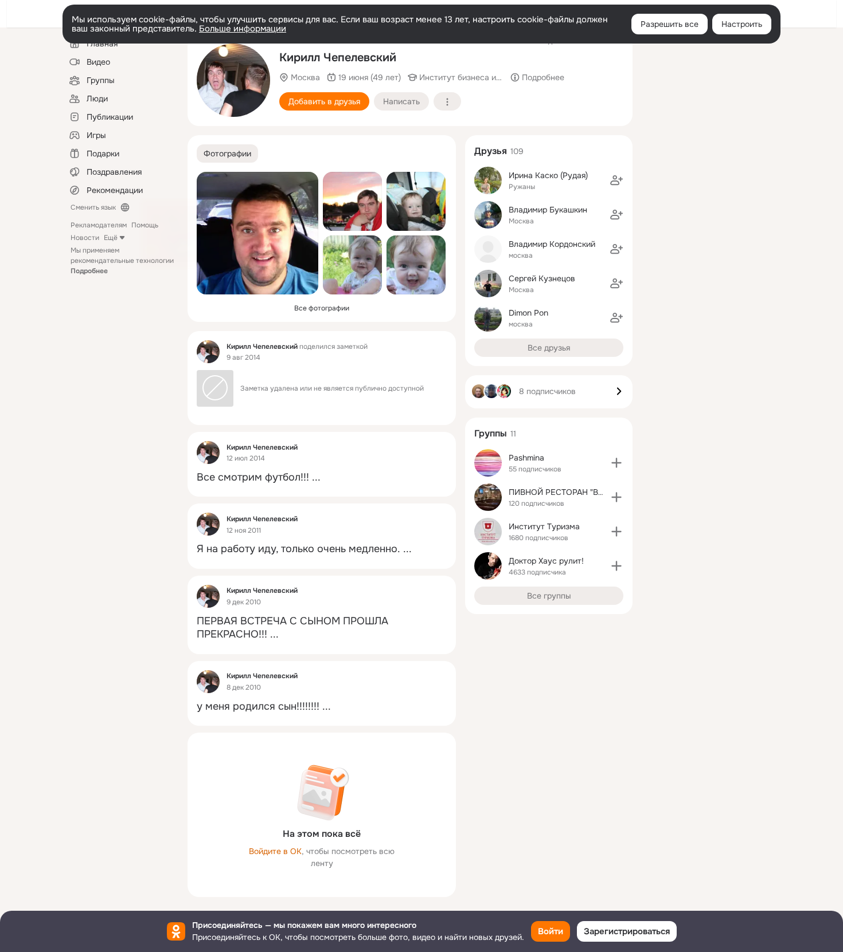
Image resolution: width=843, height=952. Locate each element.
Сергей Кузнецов (542, 278)
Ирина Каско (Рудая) (548, 175)
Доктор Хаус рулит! (546, 561)
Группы (490, 433)
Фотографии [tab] (227, 153)
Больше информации (242, 28)
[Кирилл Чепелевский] (208, 351)
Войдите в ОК (275, 851)
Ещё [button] (111, 237)
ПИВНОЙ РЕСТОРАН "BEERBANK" (573, 492)
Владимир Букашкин (548, 209)
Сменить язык (93, 207)
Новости (85, 237)
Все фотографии (321, 308)
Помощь (144, 225)
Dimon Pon (528, 313)
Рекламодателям (99, 225)
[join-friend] (616, 180)
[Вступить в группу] (616, 463)
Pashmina (526, 458)
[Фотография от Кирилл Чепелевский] (233, 80)
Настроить (741, 24)
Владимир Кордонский (552, 244)
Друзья (490, 151)
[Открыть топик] (321, 477)
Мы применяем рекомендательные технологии (122, 261)
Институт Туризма (544, 526)
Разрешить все (669, 24)
